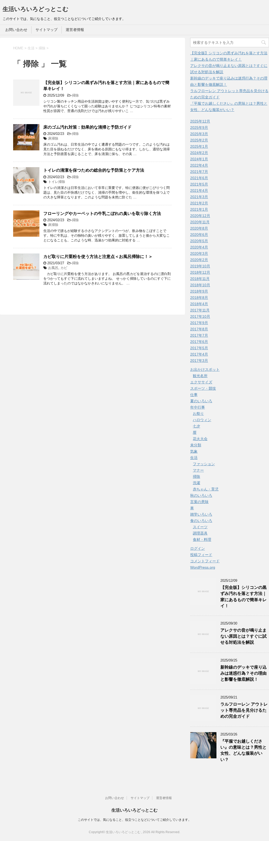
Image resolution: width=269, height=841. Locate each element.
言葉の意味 (199, 502)
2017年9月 (199, 323)
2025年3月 (199, 134)
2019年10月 (200, 266)
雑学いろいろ (201, 514)
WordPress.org (202, 567)
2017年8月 (199, 329)
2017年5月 (199, 348)
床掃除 (53, 138)
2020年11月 (200, 222)
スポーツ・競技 (203, 388)
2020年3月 (199, 253)
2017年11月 (200, 310)
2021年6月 (199, 178)
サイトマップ (46, 30)
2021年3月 (199, 197)
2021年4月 (199, 190)
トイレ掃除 (56, 182)
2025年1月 (199, 146)
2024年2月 (199, 153)
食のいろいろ (201, 521)
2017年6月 (199, 342)
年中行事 (197, 407)
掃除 (75, 95)
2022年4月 (199, 165)
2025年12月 (200, 121)
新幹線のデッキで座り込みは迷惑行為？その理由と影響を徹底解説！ (243, 673)
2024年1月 (199, 159)
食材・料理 (202, 539)
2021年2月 (199, 203)
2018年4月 (199, 304)
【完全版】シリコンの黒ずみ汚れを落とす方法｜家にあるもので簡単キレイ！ (243, 596)
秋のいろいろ (201, 495)
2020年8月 (199, 228)
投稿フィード (201, 555)
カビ (63, 268)
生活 (194, 458)
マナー (198, 470)
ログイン (197, 548)
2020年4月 (199, 247)
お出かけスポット (205, 369)
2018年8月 (199, 297)
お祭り (198, 413)
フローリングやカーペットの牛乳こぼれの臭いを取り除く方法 (102, 213)
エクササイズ (201, 382)
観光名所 (200, 376)
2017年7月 (199, 335)
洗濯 (196, 483)
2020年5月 (199, 241)
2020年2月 (199, 260)
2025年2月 (199, 140)
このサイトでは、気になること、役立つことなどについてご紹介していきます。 (134, 820)
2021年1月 (199, 209)
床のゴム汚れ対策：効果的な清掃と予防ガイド (87, 127)
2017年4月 (199, 354)
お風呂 (53, 268)
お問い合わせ (16, 30)
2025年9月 (199, 127)
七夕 (196, 426)
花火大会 (200, 439)
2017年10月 (200, 316)
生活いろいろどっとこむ (36, 9)
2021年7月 (199, 172)
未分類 (195, 445)
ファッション (204, 464)
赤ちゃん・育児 (206, 489)
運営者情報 (75, 30)
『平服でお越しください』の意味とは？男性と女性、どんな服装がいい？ (243, 750)
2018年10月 (200, 285)
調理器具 (200, 533)
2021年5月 (199, 184)
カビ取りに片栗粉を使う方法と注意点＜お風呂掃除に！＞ (98, 256)
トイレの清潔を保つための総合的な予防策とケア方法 (93, 170)
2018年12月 (200, 272)
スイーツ (200, 527)
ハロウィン (202, 420)
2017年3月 (199, 360)
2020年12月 (200, 216)
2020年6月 (199, 234)
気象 (194, 451)
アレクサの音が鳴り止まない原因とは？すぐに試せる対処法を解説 (243, 636)
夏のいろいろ (201, 401)
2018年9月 (199, 291)
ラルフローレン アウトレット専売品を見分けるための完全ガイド (244, 710)
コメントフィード (205, 561)
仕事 (194, 395)
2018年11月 (200, 279)
